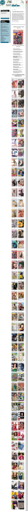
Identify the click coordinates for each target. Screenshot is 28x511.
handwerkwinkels (8, 5)
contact (13, 4)
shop (18, 5)
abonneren (13, 5)
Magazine (15, 9)
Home (12, 9)
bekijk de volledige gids (5, 42)
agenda (16, 4)
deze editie (9, 4)
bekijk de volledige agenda (5, 18)
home (6, 4)
